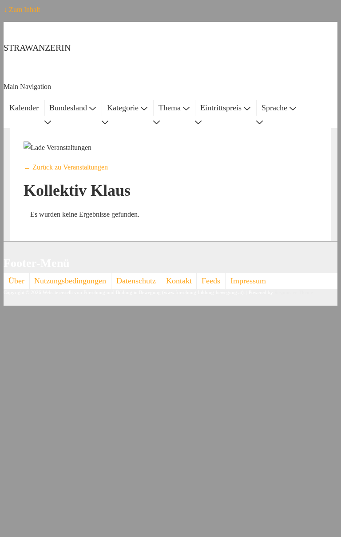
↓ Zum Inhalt (22, 9)
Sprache (274, 107)
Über (16, 280)
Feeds (211, 280)
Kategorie (123, 107)
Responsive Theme (293, 292)
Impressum (248, 280)
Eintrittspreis (221, 107)
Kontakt (179, 280)
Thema (170, 107)
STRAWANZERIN (37, 47)
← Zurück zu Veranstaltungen (66, 167)
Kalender (24, 107)
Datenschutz (136, 280)
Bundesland (68, 107)
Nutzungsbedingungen (70, 280)
